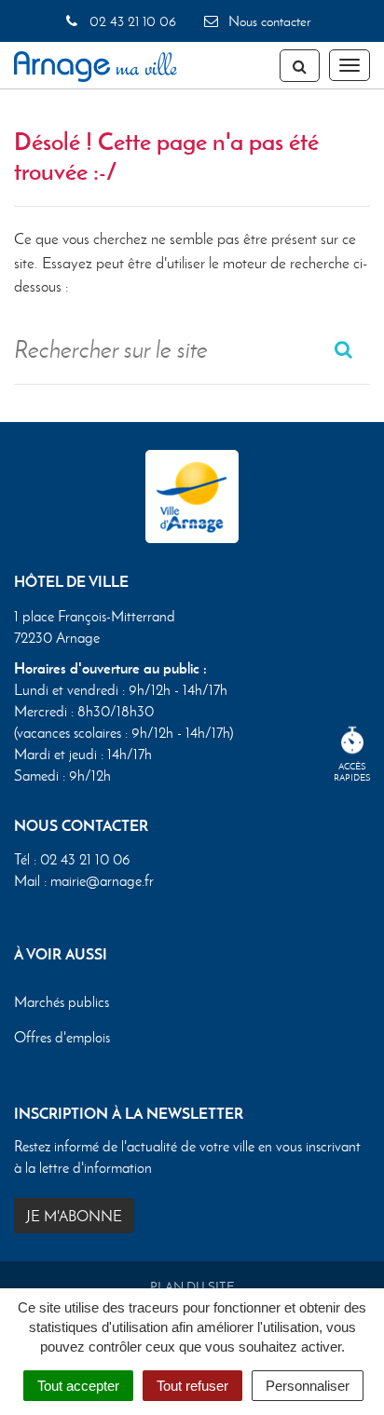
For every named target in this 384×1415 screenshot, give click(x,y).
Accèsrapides (352, 771)
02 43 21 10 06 (130, 21)
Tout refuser (192, 1386)
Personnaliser (308, 1386)
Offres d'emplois (62, 1037)
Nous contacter (267, 21)
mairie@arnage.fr (102, 881)
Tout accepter (78, 1386)
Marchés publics (61, 1002)
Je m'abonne (74, 1216)
